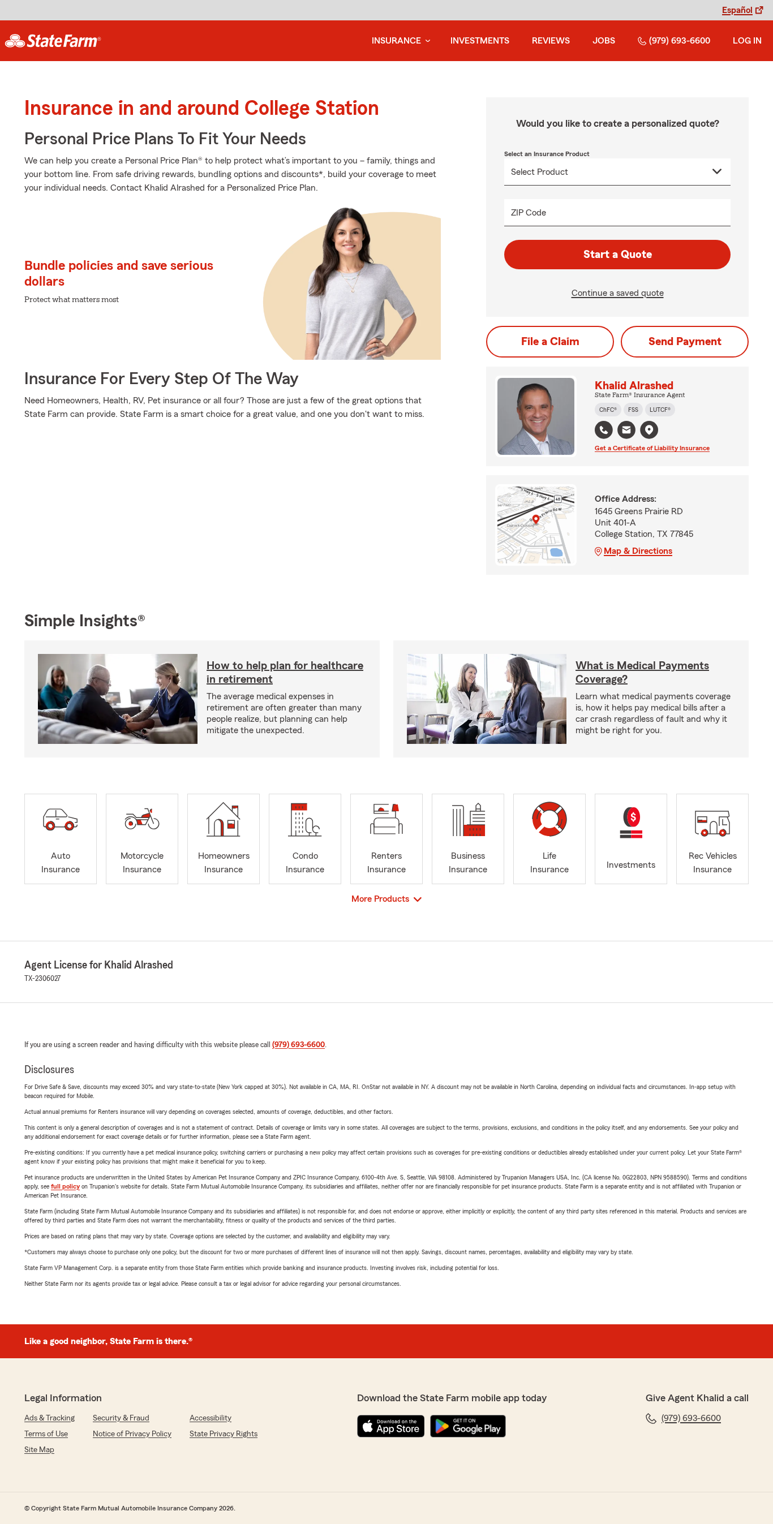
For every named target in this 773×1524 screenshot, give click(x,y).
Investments (479, 40)
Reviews (551, 40)
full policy (65, 1186)
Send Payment (685, 341)
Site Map (39, 1450)
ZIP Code (528, 212)
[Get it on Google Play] (468, 1426)
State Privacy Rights (223, 1434)
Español (737, 10)
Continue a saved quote (618, 293)
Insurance (396, 40)
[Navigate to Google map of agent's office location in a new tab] (649, 430)
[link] (53, 40)
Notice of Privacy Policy (132, 1434)
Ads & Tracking (49, 1418)
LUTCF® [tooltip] (660, 409)
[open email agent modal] (626, 431)
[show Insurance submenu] (425, 41)
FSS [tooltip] (633, 409)
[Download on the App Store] (391, 1426)
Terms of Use (46, 1434)
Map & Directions (638, 551)
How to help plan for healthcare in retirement (285, 672)
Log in (747, 40)
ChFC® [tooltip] (608, 409)
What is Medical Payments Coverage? (642, 672)
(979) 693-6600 (679, 40)
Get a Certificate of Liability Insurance (652, 448)
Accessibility (210, 1418)
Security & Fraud (121, 1418)
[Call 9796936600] (604, 430)
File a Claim (550, 341)
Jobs (603, 40)
